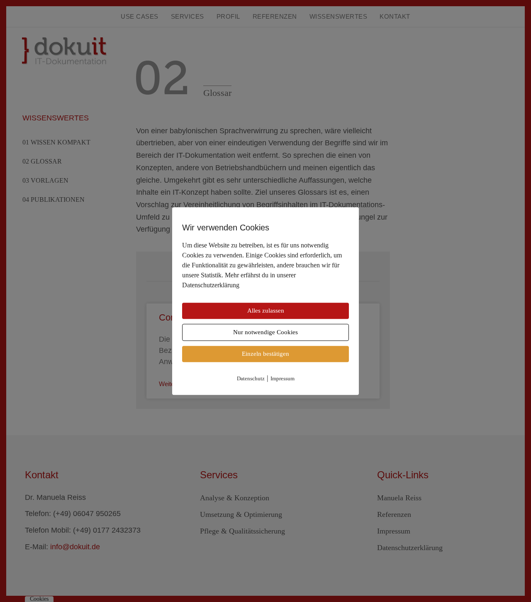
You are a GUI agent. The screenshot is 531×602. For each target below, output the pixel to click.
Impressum (282, 378)
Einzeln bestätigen (265, 353)
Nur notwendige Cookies (265, 332)
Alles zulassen (265, 310)
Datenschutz (251, 378)
